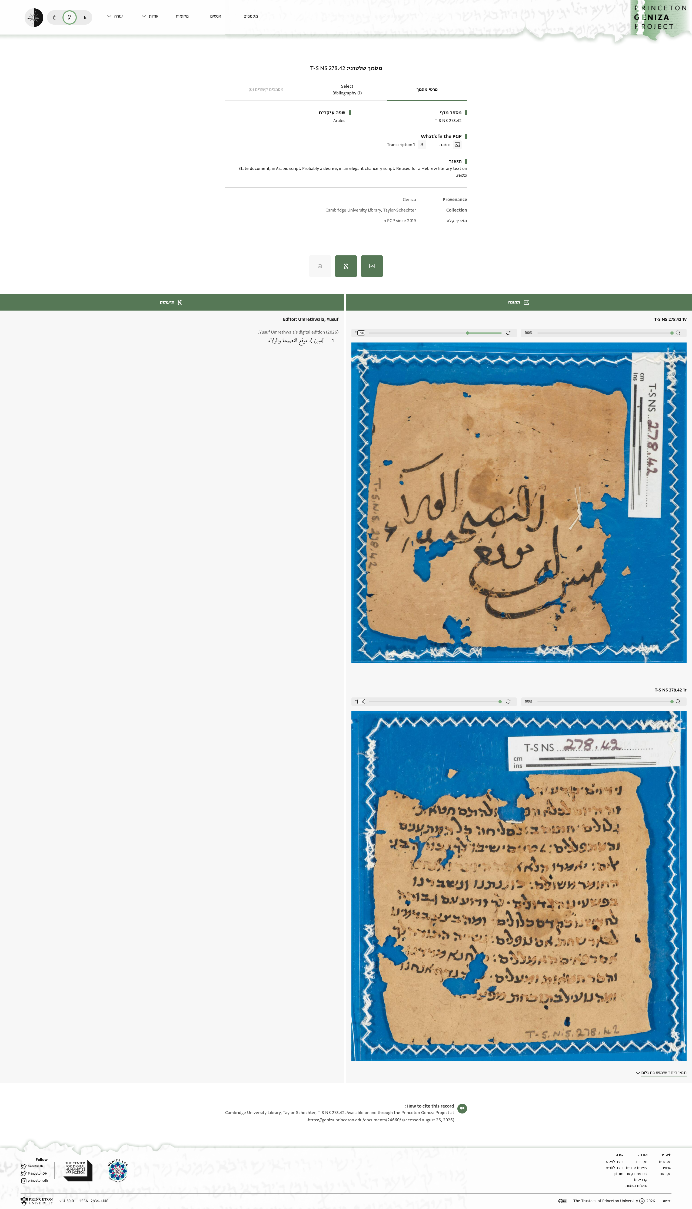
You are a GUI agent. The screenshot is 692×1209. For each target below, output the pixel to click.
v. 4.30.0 (66, 1201)
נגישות (666, 1201)
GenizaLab (35, 1166)
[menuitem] (259, 19)
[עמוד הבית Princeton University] (37, 1201)
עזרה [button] (118, 16)
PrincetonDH (37, 1173)
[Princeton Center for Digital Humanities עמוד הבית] (73, 1170)
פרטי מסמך (427, 89)
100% (529, 333)
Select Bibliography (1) (347, 90)
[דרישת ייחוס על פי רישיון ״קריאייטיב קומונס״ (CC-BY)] (562, 1201)
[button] (661, 20)
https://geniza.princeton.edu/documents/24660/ (354, 1120)
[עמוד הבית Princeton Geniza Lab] (113, 1170)
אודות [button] (153, 16)
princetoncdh (38, 1180)
